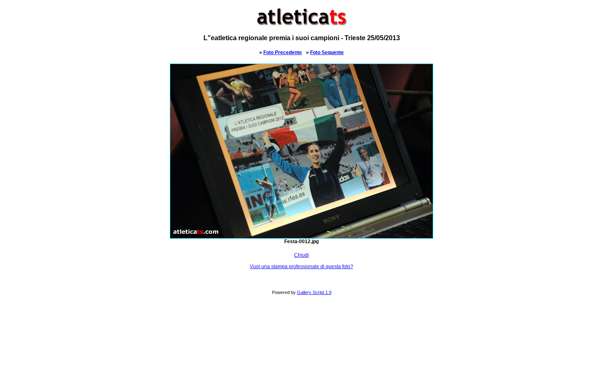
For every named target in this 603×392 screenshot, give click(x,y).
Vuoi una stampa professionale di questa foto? (301, 266)
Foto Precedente (282, 52)
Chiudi (301, 255)
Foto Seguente (327, 52)
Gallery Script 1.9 (314, 292)
